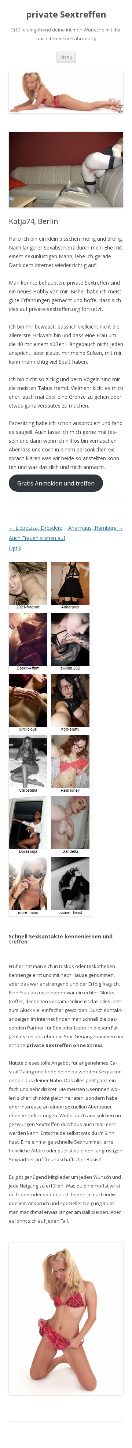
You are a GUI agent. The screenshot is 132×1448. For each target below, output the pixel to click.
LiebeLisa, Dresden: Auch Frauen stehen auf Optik (37, 538)
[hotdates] (50, 739)
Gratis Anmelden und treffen (56, 483)
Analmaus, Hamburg (95, 527)
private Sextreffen (66, 14)
